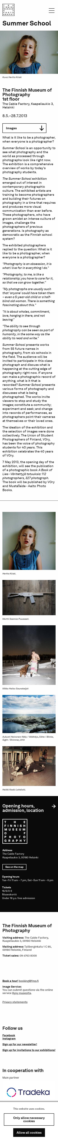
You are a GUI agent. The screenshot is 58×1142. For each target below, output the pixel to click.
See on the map (15, 867)
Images (11, 128)
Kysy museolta (21, 993)
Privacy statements (15, 1002)
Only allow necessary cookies (29, 1119)
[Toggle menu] (51, 11)
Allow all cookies (29, 1132)
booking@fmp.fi (29, 980)
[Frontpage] (8, 10)
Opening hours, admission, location (23, 808)
